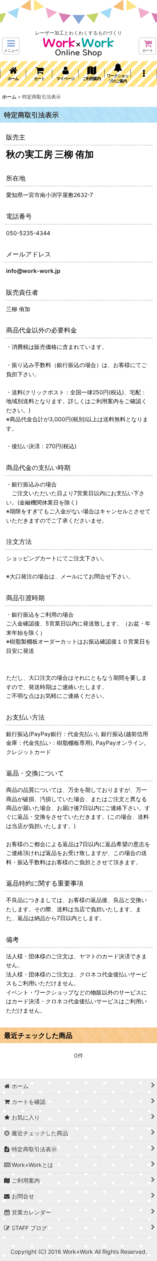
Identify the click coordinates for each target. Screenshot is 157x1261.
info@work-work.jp (33, 270)
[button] (11, 46)
